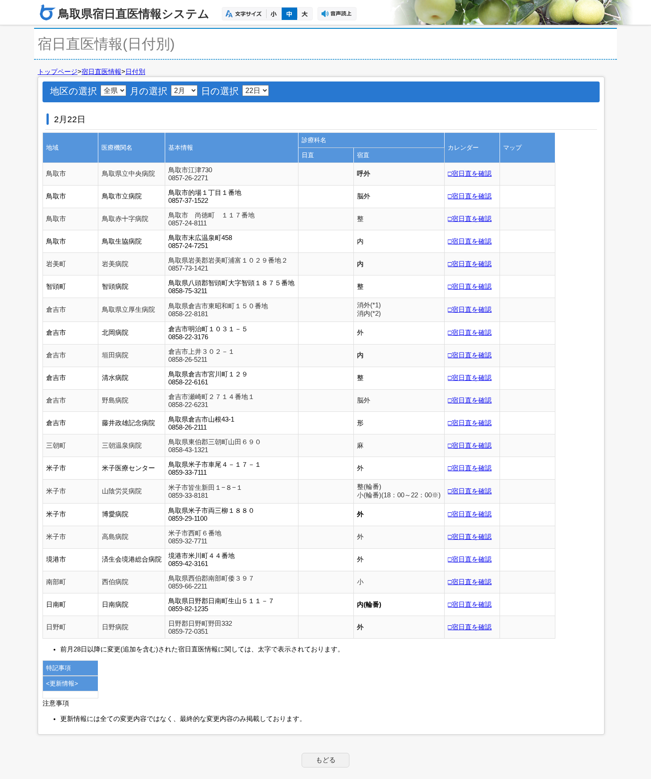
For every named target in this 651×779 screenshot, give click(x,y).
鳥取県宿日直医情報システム (133, 13)
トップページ (58, 71)
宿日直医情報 (101, 71)
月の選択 (148, 91)
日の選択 (220, 91)
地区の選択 (73, 91)
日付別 (135, 71)
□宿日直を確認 (470, 173)
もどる (326, 759)
